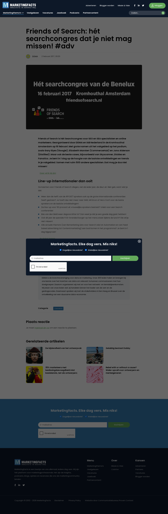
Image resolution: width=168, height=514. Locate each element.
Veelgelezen (33, 13)
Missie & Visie (124, 5)
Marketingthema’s (12, 13)
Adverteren (91, 5)
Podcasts (74, 13)
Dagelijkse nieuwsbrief (73, 250)
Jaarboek (61, 13)
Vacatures (48, 13)
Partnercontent (90, 13)
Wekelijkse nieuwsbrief (98, 250)
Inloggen (158, 5)
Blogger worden (107, 5)
